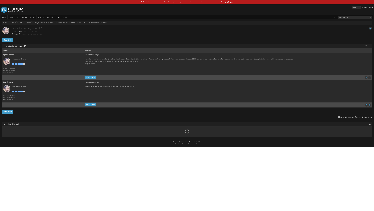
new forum (228, 2)
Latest (18, 17)
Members (41, 17)
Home (4, 17)
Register (370, 7)
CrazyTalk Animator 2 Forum (43, 23)
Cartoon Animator (25, 23)
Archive (13, 23)
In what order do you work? (98, 23)
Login (364, 7)
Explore (11, 17)
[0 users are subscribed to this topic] (370, 28)
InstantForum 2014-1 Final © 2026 (190, 142)
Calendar (32, 17)
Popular (24, 17)
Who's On (49, 17)
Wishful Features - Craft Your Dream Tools (71, 23)
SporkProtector (23, 31)
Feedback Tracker (61, 17)
